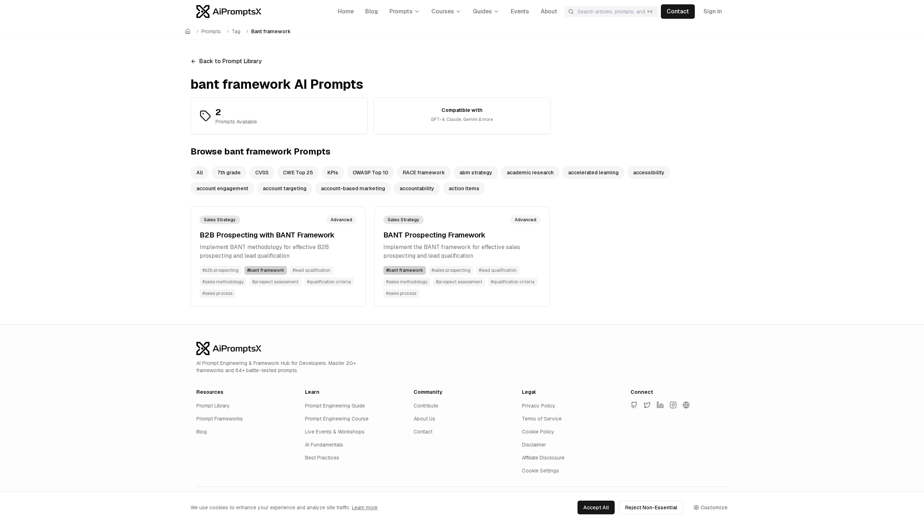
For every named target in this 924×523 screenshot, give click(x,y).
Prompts (211, 31)
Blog (201, 431)
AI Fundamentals (324, 444)
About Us (424, 418)
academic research (530, 172)
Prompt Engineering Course (337, 418)
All (199, 172)
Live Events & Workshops (335, 431)
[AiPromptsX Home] (228, 11)
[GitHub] (634, 405)
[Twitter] (647, 405)
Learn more (365, 507)
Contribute (426, 405)
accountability (417, 188)
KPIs (332, 172)
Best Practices (322, 457)
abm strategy (475, 172)
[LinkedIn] (660, 405)
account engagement (222, 188)
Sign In (712, 11)
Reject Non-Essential (651, 507)
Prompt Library (213, 405)
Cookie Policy (538, 431)
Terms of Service (542, 418)
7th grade (229, 172)
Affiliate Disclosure (543, 457)
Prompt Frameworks (219, 418)
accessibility (648, 172)
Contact (423, 431)
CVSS (262, 172)
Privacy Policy (538, 405)
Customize (714, 507)
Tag (236, 31)
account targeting (284, 188)
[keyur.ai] (686, 405)
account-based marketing (353, 188)
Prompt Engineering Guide (335, 405)
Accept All (596, 507)
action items (464, 188)
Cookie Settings (540, 470)
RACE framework (424, 172)
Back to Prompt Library (230, 61)
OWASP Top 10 (370, 172)
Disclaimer (534, 444)
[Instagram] (673, 405)
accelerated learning (593, 172)
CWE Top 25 (298, 172)
